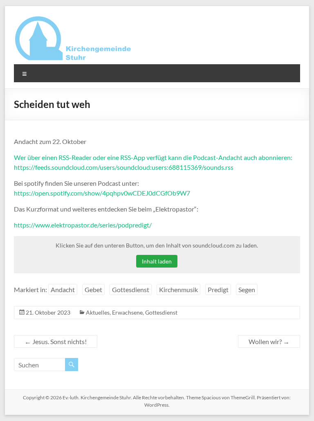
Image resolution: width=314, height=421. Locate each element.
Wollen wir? (269, 341)
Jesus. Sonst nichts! (56, 341)
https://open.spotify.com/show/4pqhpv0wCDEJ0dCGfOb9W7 (102, 193)
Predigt (218, 289)
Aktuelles (98, 312)
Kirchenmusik (178, 289)
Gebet (93, 289)
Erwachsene (127, 312)
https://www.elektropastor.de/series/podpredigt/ (83, 225)
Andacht (63, 289)
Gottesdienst (130, 289)
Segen (246, 289)
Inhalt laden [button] (157, 261)
